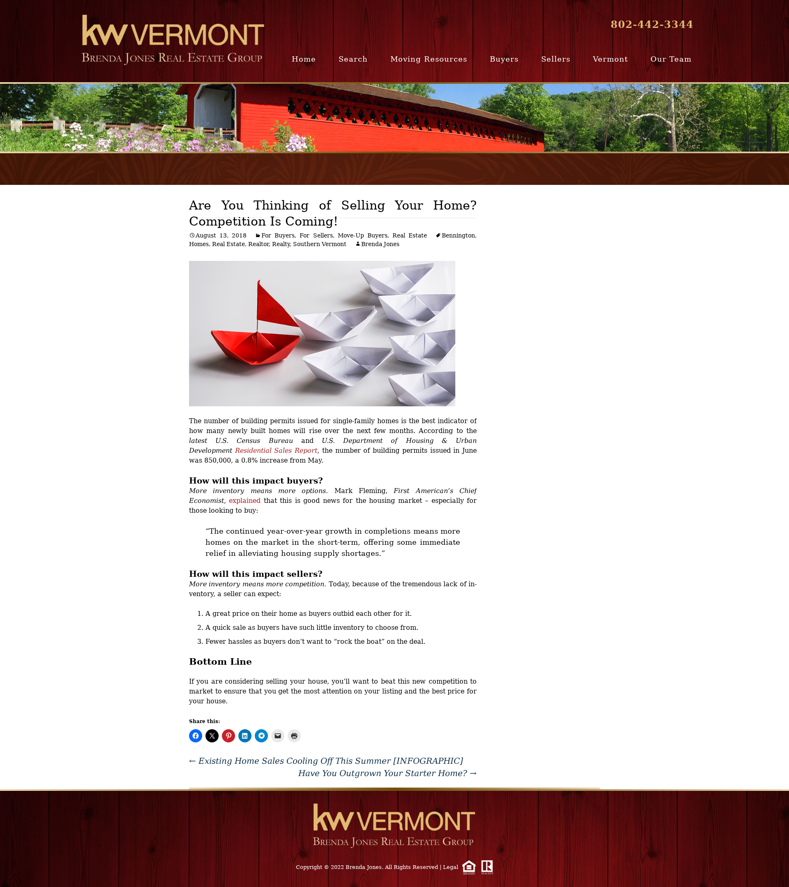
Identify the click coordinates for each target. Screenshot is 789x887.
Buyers (504, 59)
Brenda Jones (380, 244)
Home (304, 59)
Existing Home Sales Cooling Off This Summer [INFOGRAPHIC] (326, 761)
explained (245, 501)
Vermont (610, 59)
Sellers (555, 59)
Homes (199, 244)
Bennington (458, 235)
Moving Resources (428, 59)
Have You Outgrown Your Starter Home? (387, 773)
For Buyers (278, 235)
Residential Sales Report (276, 450)
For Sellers (316, 235)
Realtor (258, 244)
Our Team (671, 59)
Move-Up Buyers (363, 235)
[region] (394, 118)
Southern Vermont (319, 244)
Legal (450, 867)
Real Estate (409, 235)
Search (353, 59)
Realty (281, 244)
